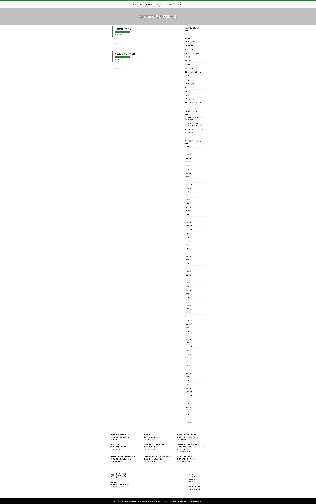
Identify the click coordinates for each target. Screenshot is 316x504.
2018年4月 (188, 373)
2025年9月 (188, 162)
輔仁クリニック (190, 68)
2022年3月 (188, 271)
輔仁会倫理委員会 (194, 487)
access (180, 4)
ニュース (187, 34)
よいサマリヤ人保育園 (192, 53)
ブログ (187, 76)
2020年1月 (188, 316)
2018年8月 (188, 358)
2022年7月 (188, 260)
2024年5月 (188, 203)
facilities (160, 4)
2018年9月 (188, 354)
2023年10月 (188, 230)
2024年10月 (188, 188)
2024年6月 (188, 199)
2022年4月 (188, 267)
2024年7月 (188, 196)
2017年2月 (188, 415)
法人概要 (192, 477)
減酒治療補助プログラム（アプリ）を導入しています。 (194, 131)
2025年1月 (188, 181)
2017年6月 (188, 407)
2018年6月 (188, 365)
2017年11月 (188, 392)
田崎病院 (187, 64)
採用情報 (192, 482)
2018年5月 (188, 369)
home (137, 4)
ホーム (191, 474)
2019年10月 (188, 324)
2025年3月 (188, 173)
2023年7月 (188, 241)
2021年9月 (188, 282)
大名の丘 (187, 57)
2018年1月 (188, 384)
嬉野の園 (187, 61)
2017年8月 (188, 399)
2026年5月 (188, 150)
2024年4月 (188, 207)
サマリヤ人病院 (190, 42)
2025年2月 (188, 177)
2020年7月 (188, 305)
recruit (170, 4)
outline (149, 4)
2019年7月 (188, 328)
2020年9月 (188, 298)
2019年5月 (188, 335)
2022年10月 (188, 256)
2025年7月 (188, 165)
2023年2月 (188, 248)
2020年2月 (188, 313)
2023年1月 (188, 252)
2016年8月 (188, 422)
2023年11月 (188, 226)
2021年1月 (188, 294)
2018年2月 (188, 381)
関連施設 (192, 479)
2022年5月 (188, 264)
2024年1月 (188, 218)
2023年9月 (188, 233)
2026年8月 (188, 147)
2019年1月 (188, 343)
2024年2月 (188, 215)
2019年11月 (188, 320)
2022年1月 (188, 279)
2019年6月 (188, 332)
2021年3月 (188, 286)
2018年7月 (188, 362)
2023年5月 (188, 245)
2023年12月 (188, 222)
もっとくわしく (119, 43)
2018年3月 (188, 377)
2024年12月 (188, 184)
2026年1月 (188, 154)
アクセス (192, 484)
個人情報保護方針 (194, 489)
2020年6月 (188, 309)
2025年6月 (188, 169)
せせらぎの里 (189, 45)
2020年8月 (188, 301)
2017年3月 (188, 411)
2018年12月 (188, 347)
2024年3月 (188, 211)
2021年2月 (188, 290)
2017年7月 (188, 403)
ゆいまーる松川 (190, 49)
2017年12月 (188, 388)
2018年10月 (188, 350)
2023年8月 (188, 237)
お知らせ (187, 38)
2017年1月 (188, 418)
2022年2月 (188, 275)
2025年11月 (188, 158)
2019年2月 (188, 339)
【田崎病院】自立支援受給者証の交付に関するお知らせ (194, 118)
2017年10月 (188, 396)
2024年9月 (188, 192)
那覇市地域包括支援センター (123, 32)
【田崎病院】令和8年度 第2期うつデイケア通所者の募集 (194, 125)
